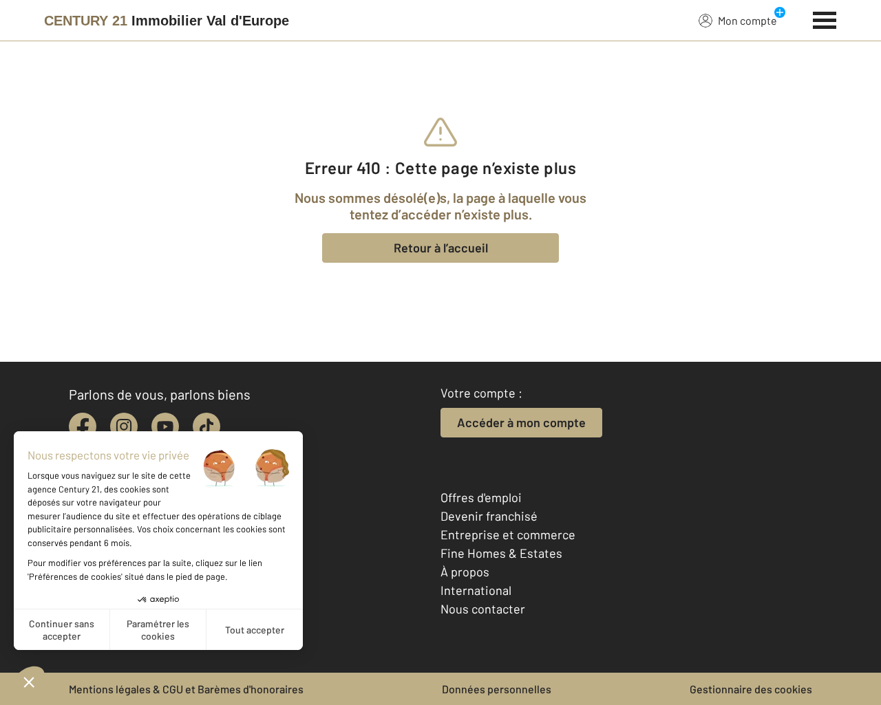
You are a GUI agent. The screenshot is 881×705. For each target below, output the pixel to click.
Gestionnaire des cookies (751, 688)
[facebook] (82, 426)
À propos (464, 571)
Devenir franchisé (489, 515)
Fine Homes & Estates (501, 553)
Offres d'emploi (481, 497)
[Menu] (825, 18)
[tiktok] (206, 426)
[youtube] (165, 426)
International (475, 590)
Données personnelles (496, 688)
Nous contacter (482, 608)
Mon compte (747, 20)
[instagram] (124, 426)
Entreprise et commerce (507, 534)
